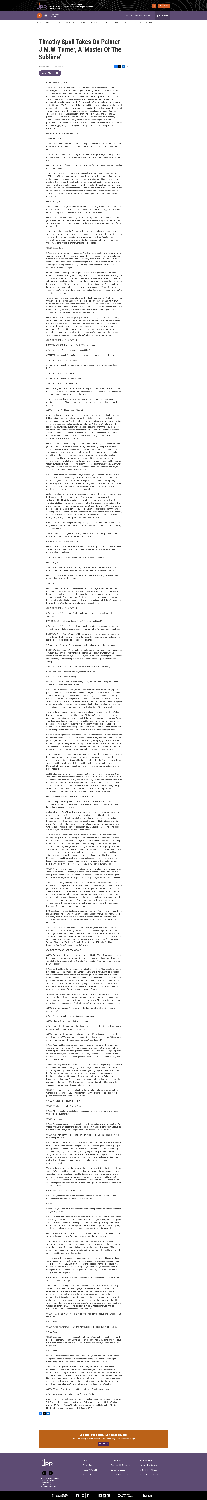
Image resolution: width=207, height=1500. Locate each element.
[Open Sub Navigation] (43, 22)
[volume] (46, 15)
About (118, 22)
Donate (165, 6)
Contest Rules (87, 1475)
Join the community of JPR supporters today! (117, 1439)
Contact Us (86, 1460)
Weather (129, 22)
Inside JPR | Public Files (90, 1470)
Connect (107, 22)
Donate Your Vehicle (118, 1470)
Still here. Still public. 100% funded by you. (103, 1434)
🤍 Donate (103, 1443)
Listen (58, 22)
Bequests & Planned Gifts (119, 1475)
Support (94, 22)
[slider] (49, 15)
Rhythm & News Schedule (148, 1470)
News (39, 22)
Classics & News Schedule (148, 1465)
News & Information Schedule (150, 1475)
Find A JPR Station (146, 1460)
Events (83, 22)
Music (48, 22)
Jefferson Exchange (144, 22)
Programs (70, 22)
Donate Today (116, 1460)
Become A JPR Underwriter (120, 1465)
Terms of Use (87, 1465)
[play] (39, 15)
